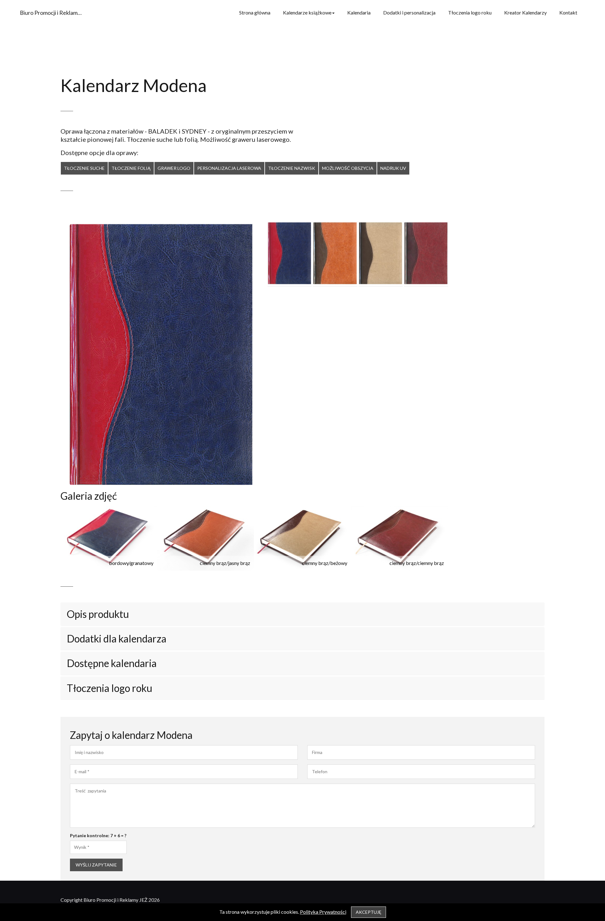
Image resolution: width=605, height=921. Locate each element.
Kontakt (568, 12)
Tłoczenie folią (131, 168)
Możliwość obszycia (347, 168)
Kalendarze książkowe (307, 12)
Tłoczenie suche (84, 168)
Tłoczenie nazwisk (291, 168)
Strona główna (254, 12)
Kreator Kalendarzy (525, 12)
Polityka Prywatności (323, 912)
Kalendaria (359, 12)
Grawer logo (174, 168)
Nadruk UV (393, 168)
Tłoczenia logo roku (470, 12)
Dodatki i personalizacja (409, 12)
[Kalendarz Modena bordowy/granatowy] (289, 253)
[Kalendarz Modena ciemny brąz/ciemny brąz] (426, 253)
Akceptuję (368, 912)
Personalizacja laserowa (229, 168)
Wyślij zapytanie (96, 864)
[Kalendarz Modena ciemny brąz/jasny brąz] (335, 253)
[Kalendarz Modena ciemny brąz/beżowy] (380, 253)
